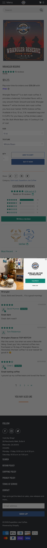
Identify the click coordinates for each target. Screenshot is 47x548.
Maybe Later (35, 285)
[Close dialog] (46, 259)
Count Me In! (35, 281)
